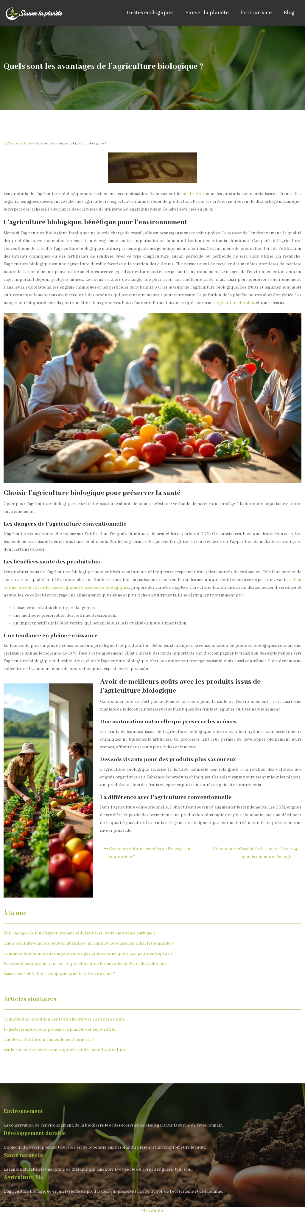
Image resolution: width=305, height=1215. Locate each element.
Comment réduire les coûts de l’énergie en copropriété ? (149, 852)
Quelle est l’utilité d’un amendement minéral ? (49, 1039)
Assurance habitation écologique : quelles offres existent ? (59, 973)
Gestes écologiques (150, 12)
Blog (289, 12)
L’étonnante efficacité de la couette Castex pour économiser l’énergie (252, 852)
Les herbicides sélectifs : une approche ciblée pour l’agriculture (65, 1049)
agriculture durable (235, 303)
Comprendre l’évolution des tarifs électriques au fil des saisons (64, 1019)
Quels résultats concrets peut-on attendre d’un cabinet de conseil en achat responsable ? (88, 943)
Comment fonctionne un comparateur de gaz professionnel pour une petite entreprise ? (88, 953)
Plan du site (152, 1211)
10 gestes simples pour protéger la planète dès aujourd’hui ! (61, 1029)
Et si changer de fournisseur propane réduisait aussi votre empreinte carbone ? (79, 933)
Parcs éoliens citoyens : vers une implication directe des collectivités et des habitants (85, 963)
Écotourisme (256, 12)
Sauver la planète (207, 12)
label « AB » (192, 194)
